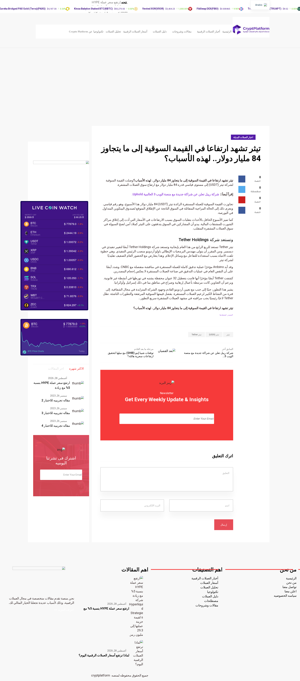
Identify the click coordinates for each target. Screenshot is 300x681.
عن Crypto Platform (80, 31)
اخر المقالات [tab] (56, 368)
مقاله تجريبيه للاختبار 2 (55, 400)
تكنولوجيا (98, 31)
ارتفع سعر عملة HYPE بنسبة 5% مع (106, 608)
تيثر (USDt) (214, 334)
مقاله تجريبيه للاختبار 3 (55, 413)
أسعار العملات (209, 583)
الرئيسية (226, 31)
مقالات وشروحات (181, 31)
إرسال (223, 524)
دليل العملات (160, 31)
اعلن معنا (291, 591)
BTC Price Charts (36, 351)
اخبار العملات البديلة (243, 137)
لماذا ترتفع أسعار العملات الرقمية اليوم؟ (104, 655)
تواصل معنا (289, 587)
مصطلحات (211, 601)
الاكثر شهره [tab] (76, 368)
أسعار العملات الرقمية (135, 31)
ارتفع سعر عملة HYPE (106, 2)
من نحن (291, 582)
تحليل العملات (113, 31)
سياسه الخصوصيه (285, 595)
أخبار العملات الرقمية (208, 31)
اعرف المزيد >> (64, 609)
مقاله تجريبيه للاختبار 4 (55, 425)
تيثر (228, 334)
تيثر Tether (196, 334)
